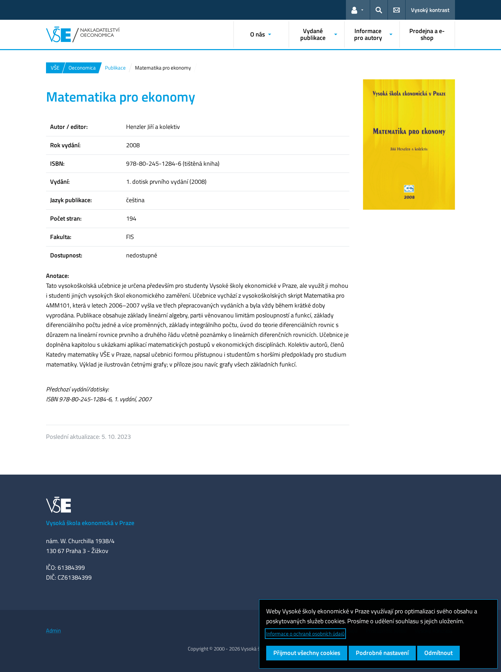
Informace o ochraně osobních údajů (305, 634)
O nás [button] (257, 34)
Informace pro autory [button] (368, 34)
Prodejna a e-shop (427, 34)
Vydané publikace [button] (312, 34)
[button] (358, 10)
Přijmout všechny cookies (306, 652)
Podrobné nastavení (382, 652)
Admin (53, 630)
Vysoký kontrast (430, 10)
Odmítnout (438, 652)
